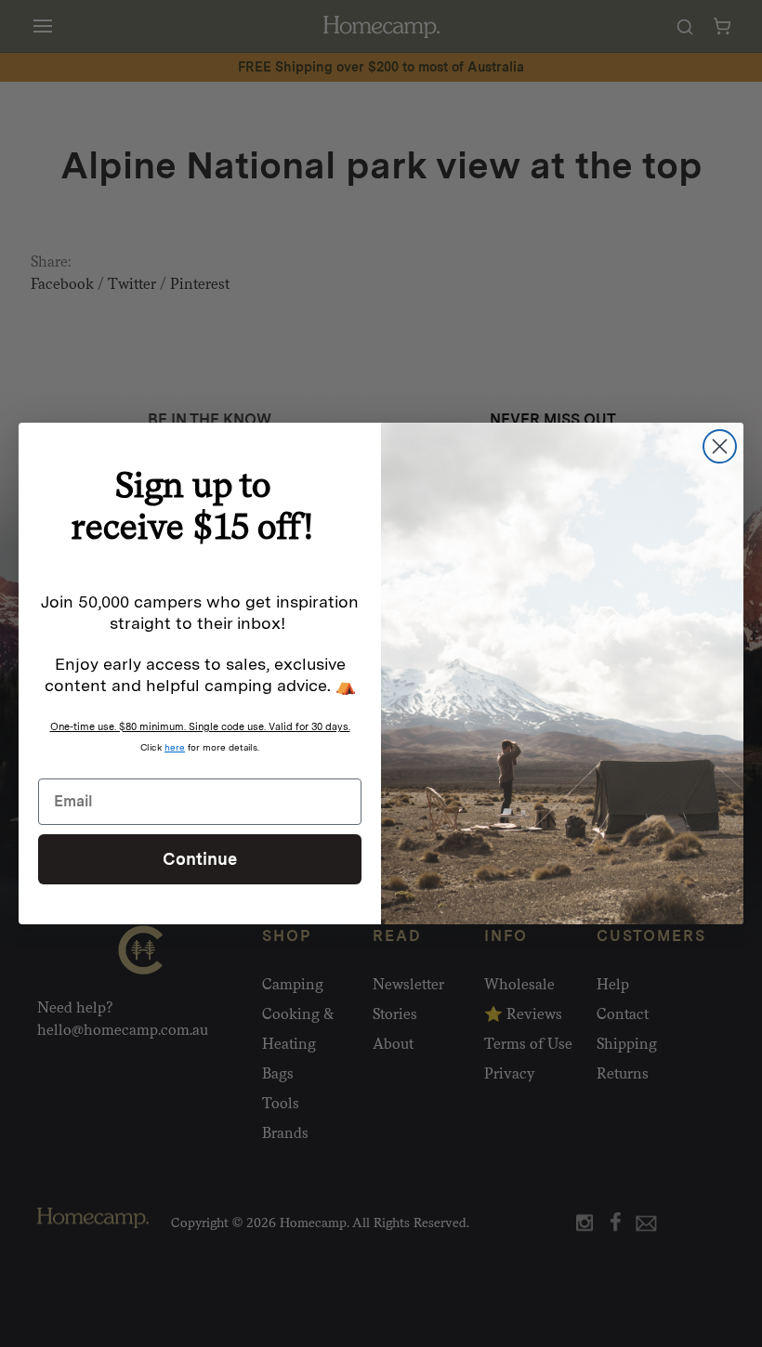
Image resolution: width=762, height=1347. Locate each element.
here (174, 746)
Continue (200, 859)
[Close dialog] (719, 446)
